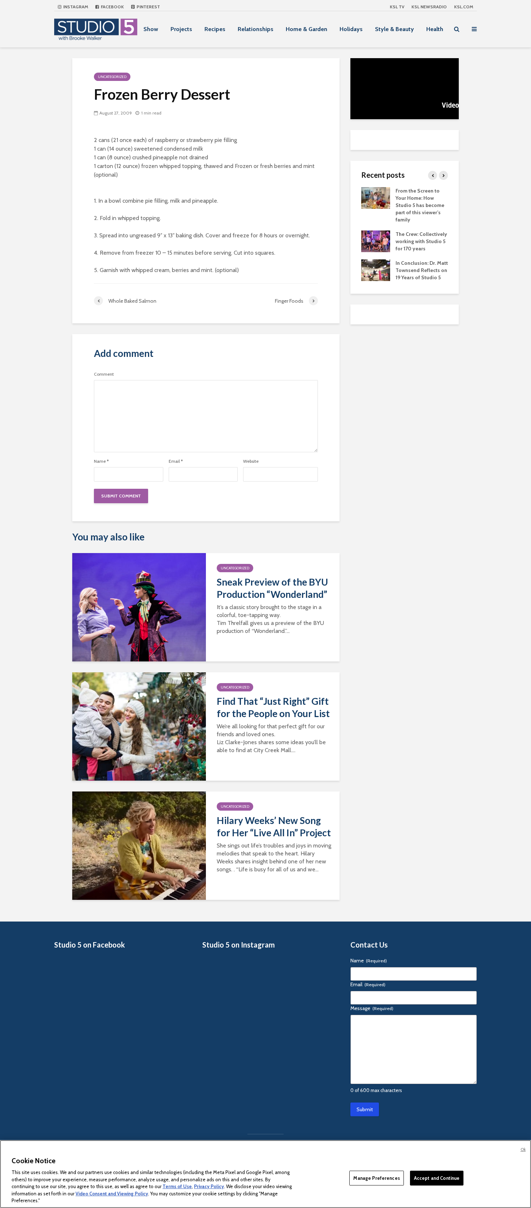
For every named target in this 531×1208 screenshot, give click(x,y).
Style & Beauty (394, 29)
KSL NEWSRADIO (429, 6)
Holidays (351, 29)
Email (176, 461)
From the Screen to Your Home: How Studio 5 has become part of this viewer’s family (420, 205)
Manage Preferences (376, 1178)
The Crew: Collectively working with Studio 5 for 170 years (421, 241)
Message (371, 1008)
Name (101, 461)
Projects (181, 29)
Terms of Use (177, 1186)
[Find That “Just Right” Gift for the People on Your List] (139, 725)
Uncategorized (112, 76)
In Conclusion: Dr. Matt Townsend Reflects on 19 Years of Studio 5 (422, 270)
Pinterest (147, 6)
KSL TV (397, 6)
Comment (104, 374)
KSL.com (463, 6)
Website (251, 461)
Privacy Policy (209, 1186)
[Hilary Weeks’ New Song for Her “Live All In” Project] (139, 845)
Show (150, 29)
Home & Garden (306, 29)
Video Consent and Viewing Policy (111, 1193)
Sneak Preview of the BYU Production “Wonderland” (272, 588)
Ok (523, 1149)
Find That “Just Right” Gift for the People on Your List (273, 707)
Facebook (112, 6)
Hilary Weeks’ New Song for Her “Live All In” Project (274, 826)
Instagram (75, 6)
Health (434, 29)
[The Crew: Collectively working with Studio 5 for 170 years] (375, 240)
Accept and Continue (436, 1178)
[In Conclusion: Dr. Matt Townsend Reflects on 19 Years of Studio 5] (375, 269)
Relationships (255, 29)
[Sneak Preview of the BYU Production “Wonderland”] (139, 606)
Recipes (214, 29)
